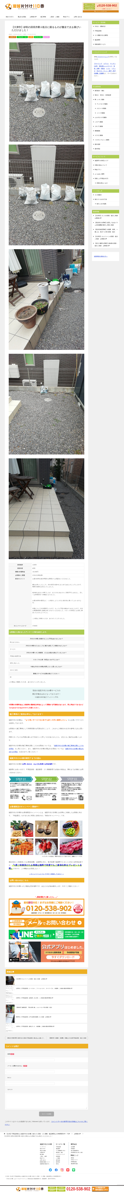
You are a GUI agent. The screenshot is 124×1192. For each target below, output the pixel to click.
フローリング (98, 63)
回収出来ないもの (102, 183)
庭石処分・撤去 (99, 90)
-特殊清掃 (58, 1156)
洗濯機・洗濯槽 (98, 73)
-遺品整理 (58, 1148)
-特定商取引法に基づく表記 (77, 1152)
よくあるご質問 (99, 174)
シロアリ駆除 (99, 122)
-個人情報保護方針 (75, 1150)
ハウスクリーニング (103, 56)
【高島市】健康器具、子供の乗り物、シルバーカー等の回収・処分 (34, 1007)
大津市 (31, 37)
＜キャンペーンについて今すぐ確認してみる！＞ (46, 874)
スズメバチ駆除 (101, 108)
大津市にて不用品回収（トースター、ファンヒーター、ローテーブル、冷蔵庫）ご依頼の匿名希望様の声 (44, 988)
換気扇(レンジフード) (105, 66)
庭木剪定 (97, 148)
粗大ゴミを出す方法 (101, 199)
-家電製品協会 (74, 1161)
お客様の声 (33, 17)
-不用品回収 (58, 1146)
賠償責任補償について (45, 1161)
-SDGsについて (74, 1159)
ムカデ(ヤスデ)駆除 (101, 117)
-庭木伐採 (58, 1160)
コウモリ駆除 (99, 135)
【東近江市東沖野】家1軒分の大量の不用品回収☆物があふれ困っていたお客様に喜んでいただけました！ (26, 1038)
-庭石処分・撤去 (59, 1152)
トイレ (108, 68)
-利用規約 (73, 1148)
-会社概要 (73, 1146)
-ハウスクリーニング (60, 1154)
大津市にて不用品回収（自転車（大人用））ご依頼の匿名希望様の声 (34, 998)
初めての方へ (10, 17)
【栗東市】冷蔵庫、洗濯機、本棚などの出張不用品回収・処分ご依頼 (67, 1038)
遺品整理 (97, 40)
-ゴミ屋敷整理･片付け (60, 1150)
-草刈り (57, 1163)
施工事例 (43, 17)
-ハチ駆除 (58, 1158)
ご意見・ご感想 (54, 17)
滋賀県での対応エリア (101, 160)
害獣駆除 (97, 131)
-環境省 (72, 1157)
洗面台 (103, 68)
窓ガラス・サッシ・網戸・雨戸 (106, 71)
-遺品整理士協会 (74, 1163)
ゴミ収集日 (98, 195)
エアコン (106, 63)
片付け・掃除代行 (100, 26)
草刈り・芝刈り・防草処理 (103, 95)
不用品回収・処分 (22, 37)
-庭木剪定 (58, 1161)
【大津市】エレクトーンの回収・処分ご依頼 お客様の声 (31, 979)
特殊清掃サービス (100, 44)
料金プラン (66, 17)
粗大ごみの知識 (101, 204)
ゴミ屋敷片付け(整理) (101, 35)
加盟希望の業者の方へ (101, 256)
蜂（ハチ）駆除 (99, 99)
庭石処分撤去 (38, 37)
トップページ (43, 1146)
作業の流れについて (101, 165)
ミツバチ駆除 (101, 113)
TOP (38, 1134)
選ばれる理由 (22, 17)
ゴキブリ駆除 (99, 126)
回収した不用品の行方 (101, 178)
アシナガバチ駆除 (102, 104)
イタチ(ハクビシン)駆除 (102, 140)
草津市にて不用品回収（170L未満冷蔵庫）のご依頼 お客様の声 (33, 1017)
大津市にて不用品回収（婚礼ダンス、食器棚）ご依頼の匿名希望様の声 (35, 1026)
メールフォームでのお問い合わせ (101, 11)
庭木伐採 (97, 144)
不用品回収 (98, 31)
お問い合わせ (78, 17)
